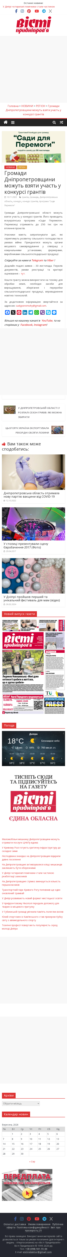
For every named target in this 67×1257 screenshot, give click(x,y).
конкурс (17, 201)
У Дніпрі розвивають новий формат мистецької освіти (32, 898)
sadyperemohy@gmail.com (31, 305)
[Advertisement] (33, 69)
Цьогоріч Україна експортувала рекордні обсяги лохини (27, 430)
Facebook (26, 325)
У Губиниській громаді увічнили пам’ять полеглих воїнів (32, 911)
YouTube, (47, 320)
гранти (25, 197)
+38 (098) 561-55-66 (36, 1248)
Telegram (37, 260)
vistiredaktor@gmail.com (37, 1252)
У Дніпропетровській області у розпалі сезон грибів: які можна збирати (40, 412)
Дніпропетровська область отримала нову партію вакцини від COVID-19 (31, 495)
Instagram (40, 325)
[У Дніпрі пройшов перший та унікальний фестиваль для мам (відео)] (33, 560)
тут (23, 273)
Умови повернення (39, 1224)
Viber (50, 260)
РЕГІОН (22, 167)
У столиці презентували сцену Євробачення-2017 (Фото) (26, 545)
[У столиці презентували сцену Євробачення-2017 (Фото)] (33, 509)
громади (34, 197)
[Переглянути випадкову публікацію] (61, 122)
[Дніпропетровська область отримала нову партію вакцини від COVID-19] (33, 456)
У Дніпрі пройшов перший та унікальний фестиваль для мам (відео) (32, 598)
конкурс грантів (30, 201)
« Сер (32, 1161)
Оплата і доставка (15, 1224)
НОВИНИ (10, 167)
